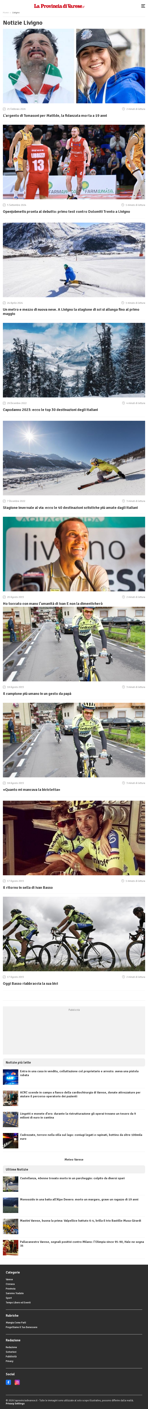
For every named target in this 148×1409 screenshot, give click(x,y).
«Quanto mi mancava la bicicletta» (31, 789)
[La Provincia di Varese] (59, 6)
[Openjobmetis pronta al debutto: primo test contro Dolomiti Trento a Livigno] (74, 199)
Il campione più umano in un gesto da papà (37, 693)
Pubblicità (11, 1356)
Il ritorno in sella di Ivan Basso (28, 887)
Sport (9, 1298)
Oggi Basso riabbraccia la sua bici (30, 983)
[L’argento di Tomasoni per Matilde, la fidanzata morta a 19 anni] (74, 103)
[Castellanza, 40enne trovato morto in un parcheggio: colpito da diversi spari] (10, 1191)
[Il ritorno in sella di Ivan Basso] (74, 875)
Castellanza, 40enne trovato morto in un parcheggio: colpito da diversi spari (72, 1178)
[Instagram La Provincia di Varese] (17, 1384)
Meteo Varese (74, 1160)
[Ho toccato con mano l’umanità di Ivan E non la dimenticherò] (74, 591)
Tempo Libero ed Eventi (18, 1302)
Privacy (9, 1361)
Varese (9, 1279)
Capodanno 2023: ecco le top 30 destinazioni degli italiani (50, 409)
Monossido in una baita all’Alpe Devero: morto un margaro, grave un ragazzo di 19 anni (79, 1199)
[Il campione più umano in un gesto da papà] (74, 681)
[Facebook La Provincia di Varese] (8, 1384)
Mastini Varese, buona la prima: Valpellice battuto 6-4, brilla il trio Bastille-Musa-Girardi (80, 1221)
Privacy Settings (15, 1403)
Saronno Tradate (15, 1293)
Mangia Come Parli (16, 1322)
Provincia (10, 1288)
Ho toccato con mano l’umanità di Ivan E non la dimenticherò (53, 603)
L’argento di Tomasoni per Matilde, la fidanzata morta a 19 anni (55, 115)
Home (6, 12)
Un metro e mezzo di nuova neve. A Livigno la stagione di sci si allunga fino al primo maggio (71, 311)
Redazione (11, 1347)
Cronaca (10, 1284)
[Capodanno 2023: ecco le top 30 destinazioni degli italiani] (74, 397)
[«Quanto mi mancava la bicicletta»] (74, 777)
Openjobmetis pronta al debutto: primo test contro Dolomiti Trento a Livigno (66, 211)
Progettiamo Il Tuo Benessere (21, 1327)
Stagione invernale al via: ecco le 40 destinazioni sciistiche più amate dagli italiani (70, 507)
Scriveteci (11, 1351)
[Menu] (144, 6)
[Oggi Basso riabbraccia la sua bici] (74, 971)
